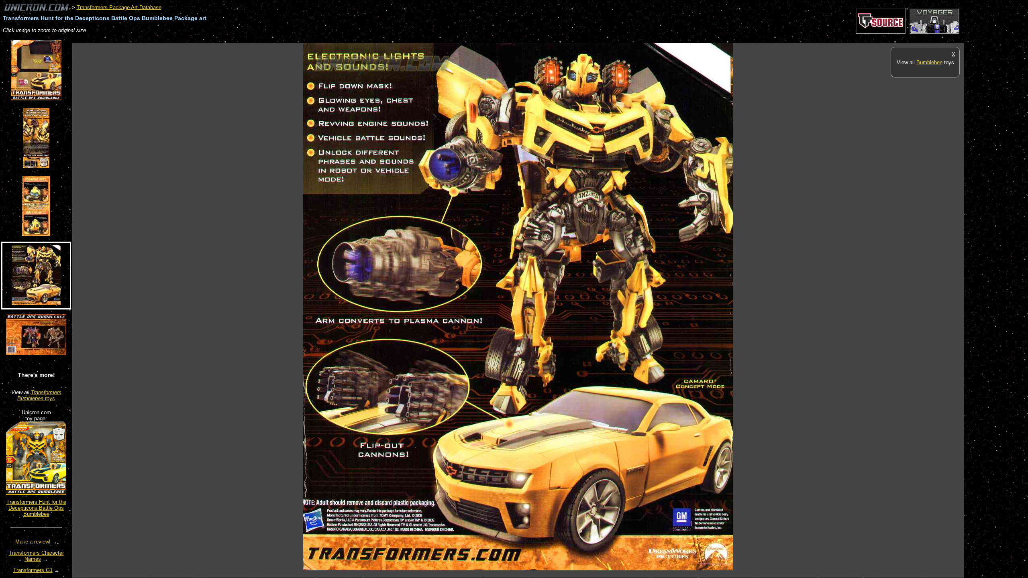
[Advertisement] (218, 39)
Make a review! (33, 542)
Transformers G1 (33, 570)
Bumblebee (929, 62)
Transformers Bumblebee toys (39, 395)
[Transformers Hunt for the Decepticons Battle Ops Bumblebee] (36, 493)
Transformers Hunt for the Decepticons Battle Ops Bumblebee (36, 508)
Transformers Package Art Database (119, 7)
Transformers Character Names (36, 556)
